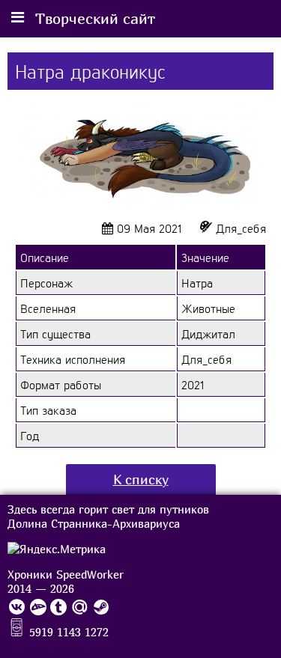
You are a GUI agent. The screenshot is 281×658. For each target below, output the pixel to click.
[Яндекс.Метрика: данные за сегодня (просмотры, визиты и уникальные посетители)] (56, 549)
